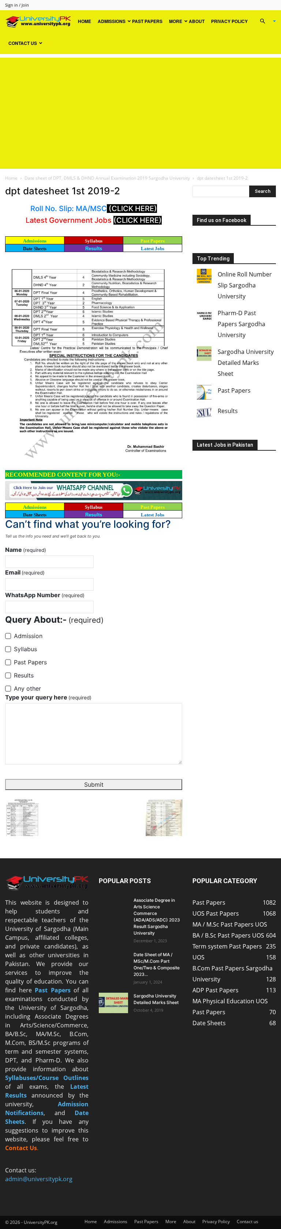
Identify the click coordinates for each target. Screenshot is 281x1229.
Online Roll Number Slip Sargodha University (245, 285)
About (197, 21)
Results (93, 248)
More (175, 21)
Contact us (22, 43)
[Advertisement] (140, 109)
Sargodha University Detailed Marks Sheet (246, 363)
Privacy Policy (229, 21)
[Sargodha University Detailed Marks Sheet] (113, 1003)
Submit (94, 784)
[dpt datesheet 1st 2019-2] (93, 362)
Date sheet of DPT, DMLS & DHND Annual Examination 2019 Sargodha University (107, 178)
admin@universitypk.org (38, 1179)
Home (84, 21)
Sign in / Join (17, 5)
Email (25, 572)
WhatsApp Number (45, 595)
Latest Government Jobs (69, 220)
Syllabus (93, 241)
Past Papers (147, 21)
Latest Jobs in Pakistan (225, 445)
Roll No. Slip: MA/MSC (68, 208)
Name (25, 549)
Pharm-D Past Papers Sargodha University (241, 324)
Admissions (111, 21)
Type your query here (48, 697)
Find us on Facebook (221, 220)
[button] (265, 21)
